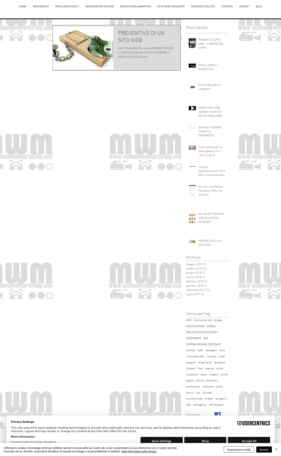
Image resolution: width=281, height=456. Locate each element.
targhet (209, 398)
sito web (207, 393)
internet (209, 368)
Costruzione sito (203, 320)
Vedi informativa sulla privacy (139, 451)
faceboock (219, 362)
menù (203, 374)
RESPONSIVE (193, 338)
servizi (190, 393)
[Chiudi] (276, 449)
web (188, 405)
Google (218, 320)
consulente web (195, 356)
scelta (219, 386)
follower (191, 368)
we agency (221, 398)
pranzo (200, 380)
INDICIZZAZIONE (195, 326)
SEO (205, 338)
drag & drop (205, 362)
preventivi (212, 380)
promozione (193, 386)
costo (222, 356)
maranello (192, 374)
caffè (200, 350)
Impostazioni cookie (239, 449)
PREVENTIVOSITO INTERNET (202, 332)
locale (219, 368)
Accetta (264, 449)
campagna (211, 350)
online (224, 374)
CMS (188, 320)
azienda (190, 350)
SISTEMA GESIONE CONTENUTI (203, 344)
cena (222, 350)
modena (213, 374)
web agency (199, 405)
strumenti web (194, 398)
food (200, 368)
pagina (190, 380)
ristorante (207, 386)
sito (198, 393)
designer (191, 362)
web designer (216, 405)
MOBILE (211, 326)
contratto (211, 356)
